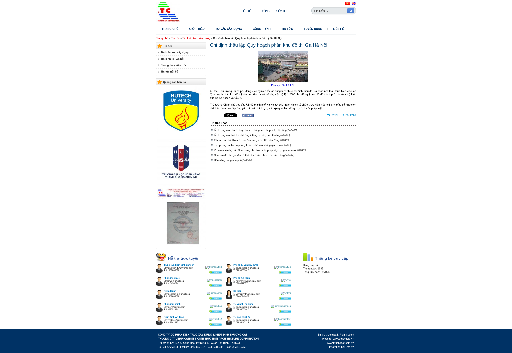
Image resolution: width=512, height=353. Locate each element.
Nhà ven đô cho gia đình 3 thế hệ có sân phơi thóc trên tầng (254, 155)
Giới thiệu (197, 28)
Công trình (262, 28)
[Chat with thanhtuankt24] (282, 319)
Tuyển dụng (313, 28)
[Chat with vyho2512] (215, 319)
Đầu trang (350, 114)
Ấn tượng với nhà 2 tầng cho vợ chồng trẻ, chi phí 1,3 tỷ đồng (255, 130)
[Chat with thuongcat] (215, 273)
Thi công (263, 11)
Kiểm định (282, 11)
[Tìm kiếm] (350, 10)
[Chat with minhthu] (286, 293)
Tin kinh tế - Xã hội (172, 58)
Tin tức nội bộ (169, 71)
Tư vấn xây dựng (228, 28)
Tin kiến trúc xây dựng (196, 38)
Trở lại (334, 114)
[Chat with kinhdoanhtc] (214, 293)
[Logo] (168, 21)
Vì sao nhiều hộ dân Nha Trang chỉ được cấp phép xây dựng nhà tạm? (260, 150)
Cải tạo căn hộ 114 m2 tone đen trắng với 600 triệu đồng (252, 140)
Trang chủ (170, 28)
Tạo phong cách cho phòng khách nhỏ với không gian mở (252, 145)
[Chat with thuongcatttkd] (213, 267)
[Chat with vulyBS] (286, 280)
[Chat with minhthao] (216, 306)
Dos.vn (350, 346)
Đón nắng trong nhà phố (233, 160)
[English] (354, 4)
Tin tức (287, 28)
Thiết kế (245, 11)
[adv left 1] (181, 246)
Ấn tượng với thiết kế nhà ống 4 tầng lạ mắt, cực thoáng (252, 135)
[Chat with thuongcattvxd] (282, 267)
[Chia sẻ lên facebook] (248, 116)
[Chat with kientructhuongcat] (281, 306)
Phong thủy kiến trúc (174, 65)
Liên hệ (338, 28)
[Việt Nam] (347, 4)
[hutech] (181, 134)
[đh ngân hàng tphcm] (181, 185)
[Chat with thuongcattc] (214, 280)
